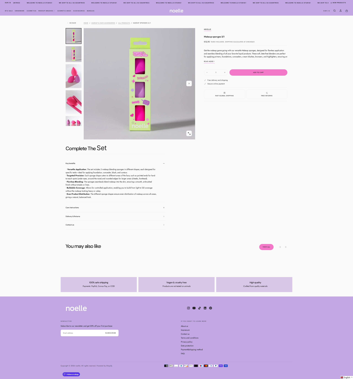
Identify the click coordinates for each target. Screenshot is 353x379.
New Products (339, 3)
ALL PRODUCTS (124, 23)
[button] (8, 3)
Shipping (229, 42)
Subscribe (110, 333)
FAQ (182, 353)
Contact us (185, 334)
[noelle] (76, 308)
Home (86, 23)
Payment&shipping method (192, 349)
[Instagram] (188, 308)
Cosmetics (31, 11)
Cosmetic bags (64, 11)
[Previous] (280, 247)
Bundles (90, 11)
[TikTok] (199, 308)
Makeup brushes (45, 11)
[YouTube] (194, 308)
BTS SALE (9, 11)
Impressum (185, 330)
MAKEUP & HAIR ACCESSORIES (103, 23)
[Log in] (340, 10)
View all (266, 247)
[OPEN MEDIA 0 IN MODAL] (189, 133)
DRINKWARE (20, 11)
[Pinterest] (210, 308)
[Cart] (346, 11)
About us (184, 326)
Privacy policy (186, 341)
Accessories (79, 11)
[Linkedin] (205, 308)
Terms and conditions (189, 337)
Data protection (187, 345)
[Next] (285, 247)
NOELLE (207, 29)
